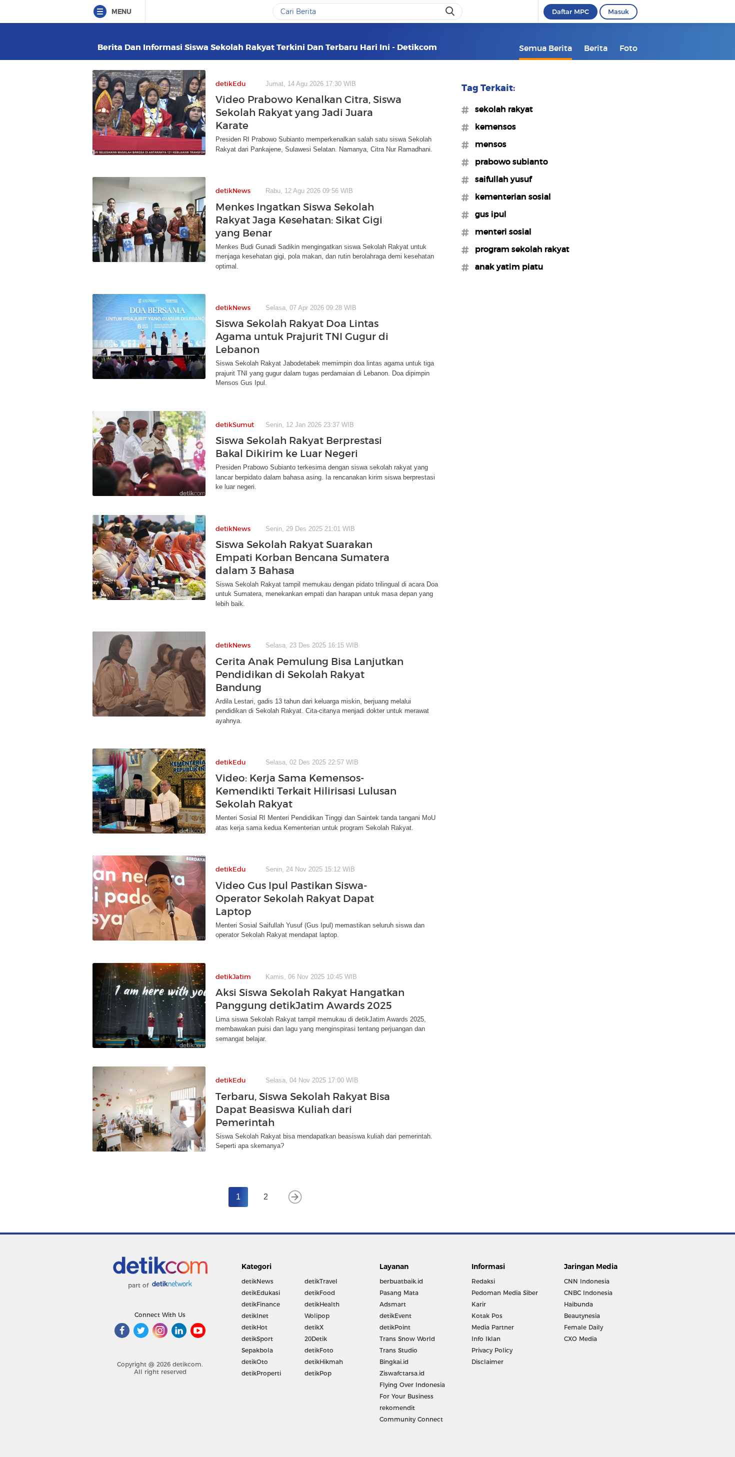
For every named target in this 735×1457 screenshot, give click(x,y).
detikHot (255, 1327)
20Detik (315, 1338)
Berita (596, 48)
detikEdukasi (261, 1292)
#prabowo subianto (508, 161)
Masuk (618, 12)
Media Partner (493, 1327)
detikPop (318, 1373)
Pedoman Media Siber (505, 1292)
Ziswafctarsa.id (402, 1373)
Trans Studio (399, 1350)
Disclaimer (488, 1362)
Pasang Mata (399, 1292)
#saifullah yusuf (500, 179)
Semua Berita (545, 48)
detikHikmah (323, 1362)
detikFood (319, 1292)
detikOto (255, 1362)
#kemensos (492, 127)
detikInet (255, 1316)
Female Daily (583, 1327)
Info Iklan (486, 1338)
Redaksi (483, 1281)
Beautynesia (582, 1316)
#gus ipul (487, 214)
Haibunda (578, 1304)
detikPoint (395, 1327)
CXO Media (580, 1338)
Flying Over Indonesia (412, 1384)
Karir (479, 1304)
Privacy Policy (492, 1350)
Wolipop (317, 1316)
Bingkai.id (394, 1362)
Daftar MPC (570, 12)
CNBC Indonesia (588, 1292)
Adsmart (393, 1304)
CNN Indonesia (587, 1281)
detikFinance (261, 1304)
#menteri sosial (500, 231)
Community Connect (411, 1419)
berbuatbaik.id (401, 1281)
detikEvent (396, 1316)
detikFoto (319, 1350)
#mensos (487, 144)
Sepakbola (257, 1350)
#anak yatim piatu (506, 267)
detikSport (257, 1338)
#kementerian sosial (510, 197)
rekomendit (397, 1408)
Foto (629, 48)
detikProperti (261, 1373)
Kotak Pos (487, 1316)
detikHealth (322, 1304)
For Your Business (407, 1396)
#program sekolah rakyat (519, 249)
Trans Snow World (407, 1338)
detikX (314, 1327)
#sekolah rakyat (501, 109)
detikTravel (321, 1281)
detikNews (258, 1281)
